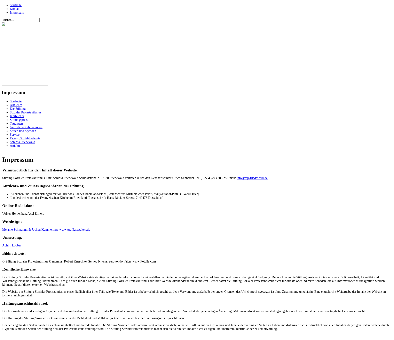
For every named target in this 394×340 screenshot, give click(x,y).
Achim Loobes (12, 245)
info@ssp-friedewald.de (252, 178)
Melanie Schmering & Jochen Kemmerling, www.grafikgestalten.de (46, 229)
